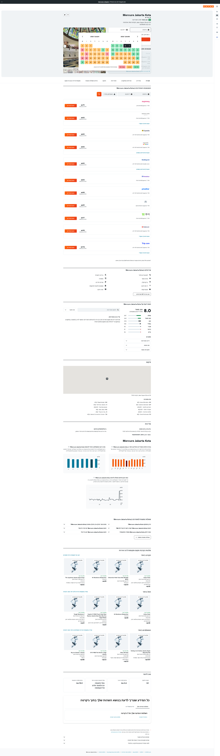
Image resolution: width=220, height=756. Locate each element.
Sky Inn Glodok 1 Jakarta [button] (77, 652)
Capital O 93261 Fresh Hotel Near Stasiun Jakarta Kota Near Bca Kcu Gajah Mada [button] (96, 615)
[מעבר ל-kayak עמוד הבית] (208, 6)
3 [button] (121, 46)
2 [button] (125, 46)
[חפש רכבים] (217, 19)
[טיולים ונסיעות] (217, 32)
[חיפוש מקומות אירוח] (217, 15)
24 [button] (121, 58)
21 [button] (133, 58)
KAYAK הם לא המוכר (143, 737)
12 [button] (113, 50)
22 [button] (129, 58)
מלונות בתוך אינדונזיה (126, 752)
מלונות (141, 752)
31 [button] (82, 62)
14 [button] (133, 54)
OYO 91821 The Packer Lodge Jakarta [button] (98, 653)
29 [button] (129, 62)
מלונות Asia (135, 752)
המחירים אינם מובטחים (116, 732)
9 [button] (125, 50)
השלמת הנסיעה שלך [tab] (142, 706)
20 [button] (137, 58)
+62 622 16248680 (145, 24)
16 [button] (125, 54)
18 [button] (117, 54)
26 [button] (113, 58)
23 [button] (125, 58)
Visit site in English (103, 2)
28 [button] (133, 62)
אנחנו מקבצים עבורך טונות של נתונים (138, 740)
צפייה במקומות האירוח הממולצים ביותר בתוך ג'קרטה (77, 630)
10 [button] (121, 50)
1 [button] (129, 46)
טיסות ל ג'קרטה (143, 717)
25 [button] (117, 58)
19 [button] (113, 54)
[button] (2, 2)
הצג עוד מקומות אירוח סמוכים (71, 555)
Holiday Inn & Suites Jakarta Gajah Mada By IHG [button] (140, 651)
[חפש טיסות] (217, 11)
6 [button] (137, 50)
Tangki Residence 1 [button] (79, 614)
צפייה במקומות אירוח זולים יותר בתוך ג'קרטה (75, 591)
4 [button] (107, 50)
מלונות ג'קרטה (102, 752)
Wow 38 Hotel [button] (124, 652)
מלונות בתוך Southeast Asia (113, 752)
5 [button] (112, 46)
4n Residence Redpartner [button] (99, 577)
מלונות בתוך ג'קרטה (115, 717)
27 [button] (137, 62)
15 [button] (129, 54)
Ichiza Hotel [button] (147, 577)
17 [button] (121, 54)
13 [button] (137, 54)
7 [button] (133, 50)
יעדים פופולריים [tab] (130, 706)
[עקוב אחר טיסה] (217, 27)
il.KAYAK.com (148, 752)
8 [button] (129, 50)
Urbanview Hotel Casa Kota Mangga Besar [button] (118, 578)
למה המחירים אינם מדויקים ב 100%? (138, 743)
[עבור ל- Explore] (217, 24)
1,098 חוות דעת (136, 20)
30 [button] (125, 62)
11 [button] (116, 50)
